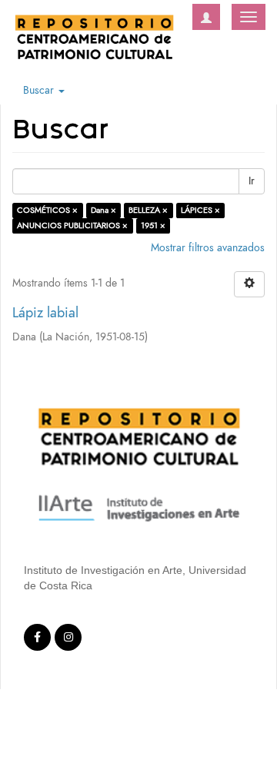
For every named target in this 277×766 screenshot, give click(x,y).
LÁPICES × (200, 210)
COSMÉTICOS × (47, 210)
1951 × (153, 225)
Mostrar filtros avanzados (208, 247)
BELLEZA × (148, 210)
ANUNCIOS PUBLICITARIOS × (72, 225)
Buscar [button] (40, 90)
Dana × (103, 210)
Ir (252, 181)
